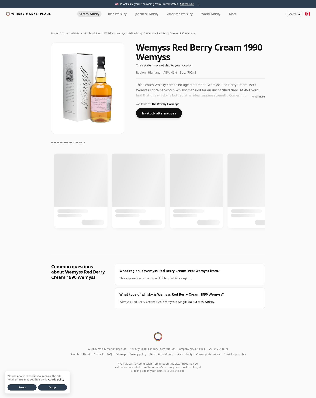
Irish (117, 14)
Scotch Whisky (71, 33)
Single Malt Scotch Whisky (196, 302)
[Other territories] (307, 13)
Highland (164, 278)
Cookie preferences (208, 354)
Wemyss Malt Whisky (129, 33)
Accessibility (184, 354)
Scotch (89, 14)
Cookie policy (56, 379)
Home (54, 33)
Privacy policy (138, 354)
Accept (53, 387)
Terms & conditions (162, 354)
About (86, 354)
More (233, 14)
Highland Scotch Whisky (98, 33)
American (180, 14)
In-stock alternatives (159, 113)
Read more (258, 96)
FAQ (109, 354)
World (210, 14)
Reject (22, 387)
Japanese (146, 14)
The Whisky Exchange (165, 104)
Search (74, 354)
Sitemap (121, 354)
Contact (98, 354)
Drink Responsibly (235, 354)
